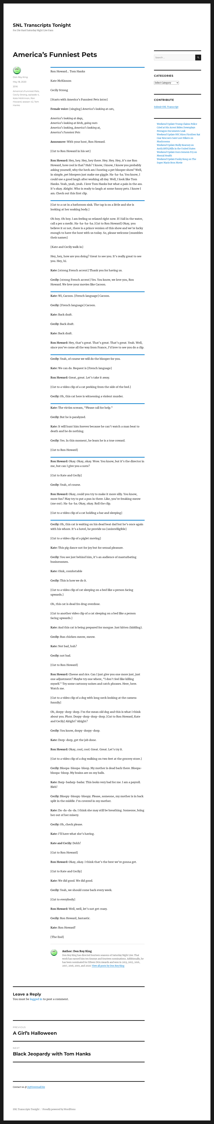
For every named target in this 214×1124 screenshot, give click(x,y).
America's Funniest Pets (26, 91)
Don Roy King (20, 77)
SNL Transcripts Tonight (42, 25)
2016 (15, 86)
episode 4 (33, 94)
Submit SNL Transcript (166, 107)
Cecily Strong (20, 94)
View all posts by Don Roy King (108, 965)
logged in (36, 999)
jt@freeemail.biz (36, 1087)
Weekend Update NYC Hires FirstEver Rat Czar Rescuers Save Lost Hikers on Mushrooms (178, 138)
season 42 (28, 101)
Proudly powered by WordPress (59, 1109)
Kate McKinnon (21, 98)
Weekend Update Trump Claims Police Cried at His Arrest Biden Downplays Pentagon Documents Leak (177, 127)
